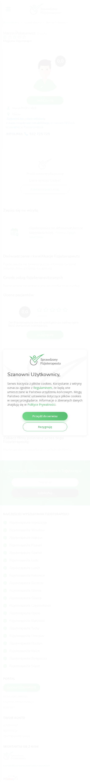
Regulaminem (42, 388)
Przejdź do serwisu (45, 416)
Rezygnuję (45, 427)
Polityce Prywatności (41, 404)
